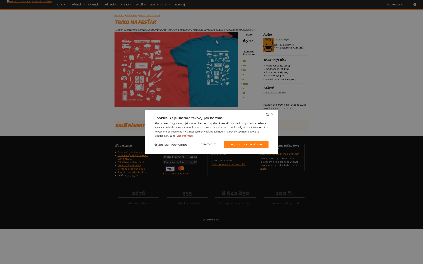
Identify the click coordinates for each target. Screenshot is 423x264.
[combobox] (267, 114)
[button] (172, 144)
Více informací (185, 135)
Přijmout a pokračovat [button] (246, 144)
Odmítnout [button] (208, 144)
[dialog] (211, 132)
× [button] (272, 114)
